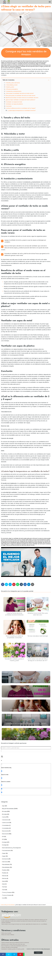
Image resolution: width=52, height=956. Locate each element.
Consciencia (5, 819)
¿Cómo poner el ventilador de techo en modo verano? (20, 93)
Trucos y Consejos (7, 892)
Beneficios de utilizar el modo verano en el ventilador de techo (22, 97)
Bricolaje (4, 811)
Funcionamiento (6, 850)
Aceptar (38, 952)
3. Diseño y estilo (9, 87)
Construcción (5, 822)
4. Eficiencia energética (12, 89)
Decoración (5, 831)
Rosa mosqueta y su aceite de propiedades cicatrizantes (14, 945)
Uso (3, 898)
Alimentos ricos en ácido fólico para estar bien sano (13, 944)
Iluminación (5, 859)
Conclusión (9, 106)
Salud (3, 881)
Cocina (4, 817)
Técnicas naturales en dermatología (9, 947)
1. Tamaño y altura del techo (12, 82)
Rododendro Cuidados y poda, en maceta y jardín (12, 949)
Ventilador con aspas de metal (14, 102)
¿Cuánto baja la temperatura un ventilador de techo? (22, 110)
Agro (3, 805)
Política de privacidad (6, 933)
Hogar (3, 853)
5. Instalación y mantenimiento (13, 91)
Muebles (4, 870)
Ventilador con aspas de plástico (14, 104)
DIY (3, 836)
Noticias (4, 875)
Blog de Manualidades (8, 808)
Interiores (4, 861)
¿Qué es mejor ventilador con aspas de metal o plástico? (20, 99)
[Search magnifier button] (2, 757)
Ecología (4, 842)
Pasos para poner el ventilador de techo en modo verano (20, 95)
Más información (45, 949)
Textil (3, 886)
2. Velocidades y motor (12, 85)
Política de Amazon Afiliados (7, 934)
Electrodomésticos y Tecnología (10, 847)
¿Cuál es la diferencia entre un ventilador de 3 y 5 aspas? (21, 108)
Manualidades (5, 864)
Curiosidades (5, 825)
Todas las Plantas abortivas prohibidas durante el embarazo (15, 942)
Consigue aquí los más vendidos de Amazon (26, 53)
